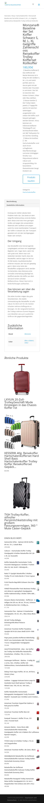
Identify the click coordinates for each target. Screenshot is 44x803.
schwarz (31, 341)
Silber (26, 343)
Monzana (28, 334)
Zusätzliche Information (15, 205)
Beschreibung (12, 201)
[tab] (22, 201)
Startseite (7, 16)
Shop (13, 16)
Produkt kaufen (31, 179)
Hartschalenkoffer (22, 16)
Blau (26, 341)
